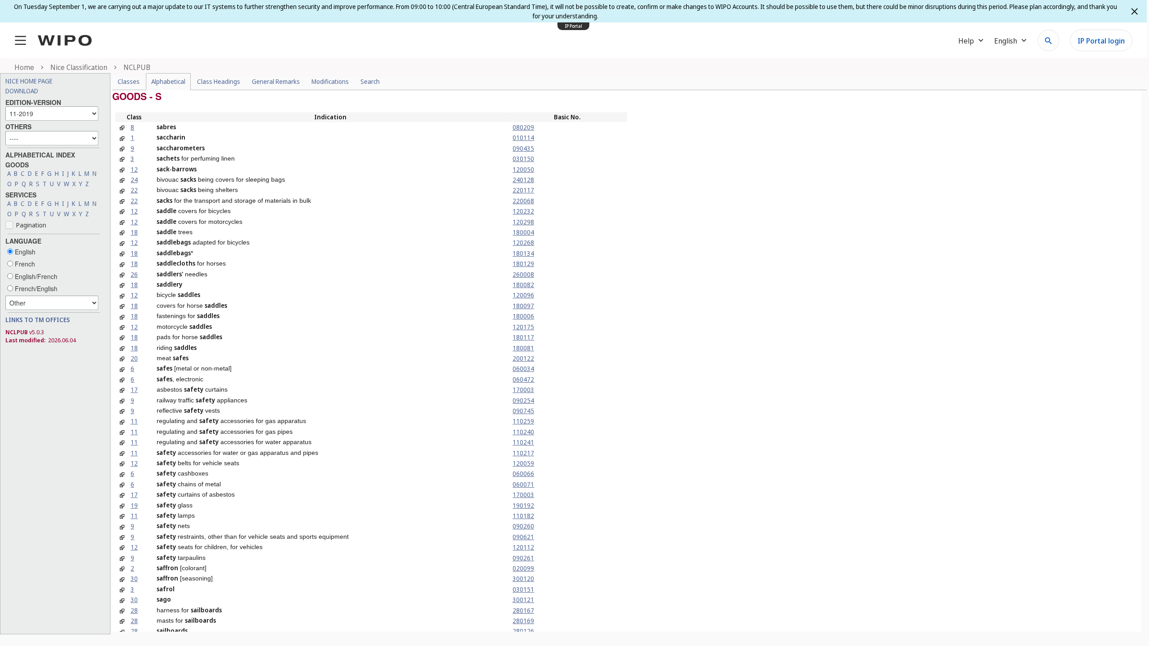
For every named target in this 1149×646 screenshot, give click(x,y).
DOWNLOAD (21, 91)
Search (370, 81)
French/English (35, 288)
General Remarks (276, 81)
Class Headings (218, 81)
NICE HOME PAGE (29, 81)
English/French (35, 276)
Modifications (330, 81)
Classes (129, 81)
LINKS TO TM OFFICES (37, 319)
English (24, 251)
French (24, 263)
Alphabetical (168, 81)
